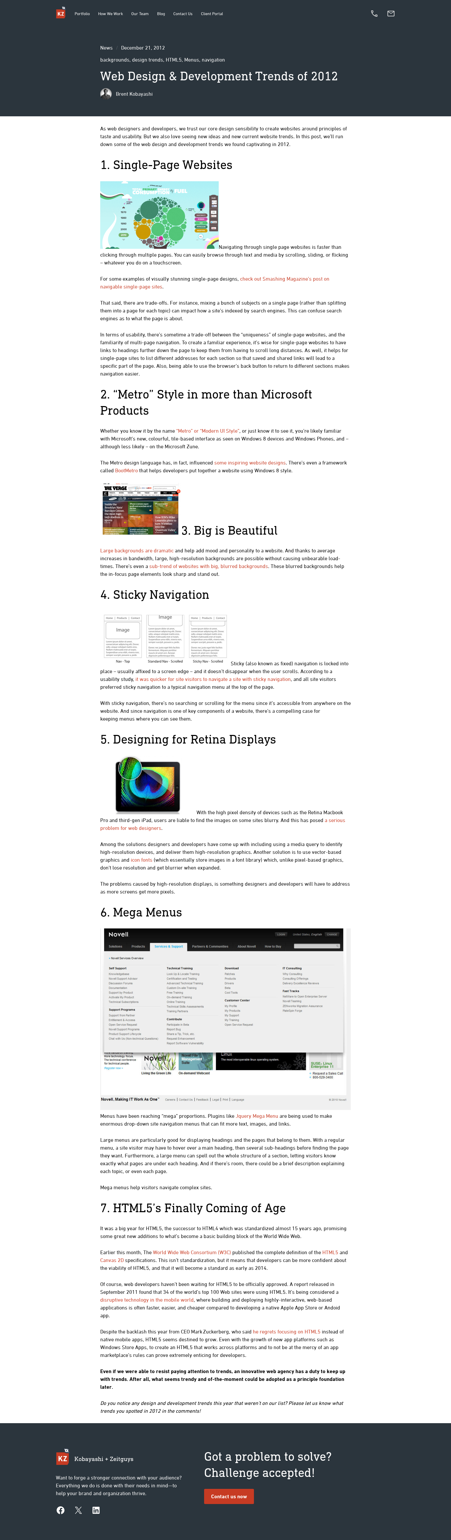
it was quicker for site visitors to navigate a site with (194, 679)
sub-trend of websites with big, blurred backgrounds (208, 566)
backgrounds (114, 60)
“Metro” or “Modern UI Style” (207, 431)
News (106, 48)
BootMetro (126, 470)
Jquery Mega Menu (257, 1116)
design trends (147, 60)
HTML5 (174, 60)
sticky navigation (272, 679)
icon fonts (141, 860)
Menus (191, 60)
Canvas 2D (112, 1260)
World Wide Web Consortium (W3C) (192, 1252)
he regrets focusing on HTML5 (287, 1331)
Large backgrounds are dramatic (137, 550)
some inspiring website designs (250, 463)
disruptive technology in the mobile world (147, 1300)
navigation (213, 60)
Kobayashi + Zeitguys (103, 1458)
